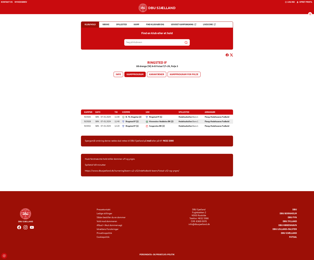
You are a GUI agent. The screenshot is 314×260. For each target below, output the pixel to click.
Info (118, 75)
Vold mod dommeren (107, 221)
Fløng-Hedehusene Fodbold (217, 117)
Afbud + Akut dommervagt (109, 225)
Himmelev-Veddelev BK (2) (161, 122)
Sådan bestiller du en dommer (111, 218)
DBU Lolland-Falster (285, 229)
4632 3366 (168, 141)
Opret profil (305, 2)
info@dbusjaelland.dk (199, 224)
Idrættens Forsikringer (107, 229)
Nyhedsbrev (21, 2)
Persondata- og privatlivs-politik (157, 255)
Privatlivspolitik (104, 233)
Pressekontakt (103, 210)
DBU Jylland (290, 221)
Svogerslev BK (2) (157, 126)
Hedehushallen (185, 117)
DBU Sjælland (289, 233)
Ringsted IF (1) (155, 117)
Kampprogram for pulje (184, 75)
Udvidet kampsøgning (182, 25)
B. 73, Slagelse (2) (133, 117)
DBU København (287, 225)
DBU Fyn (292, 218)
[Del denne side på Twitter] (231, 55)
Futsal (293, 237)
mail (149, 141)
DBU (294, 210)
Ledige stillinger (104, 214)
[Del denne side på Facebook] (227, 55)
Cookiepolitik (103, 237)
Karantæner (156, 75)
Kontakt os (7, 2)
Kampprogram (135, 75)
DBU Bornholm (288, 214)
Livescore (208, 25)
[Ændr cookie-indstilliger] (4, 256)
